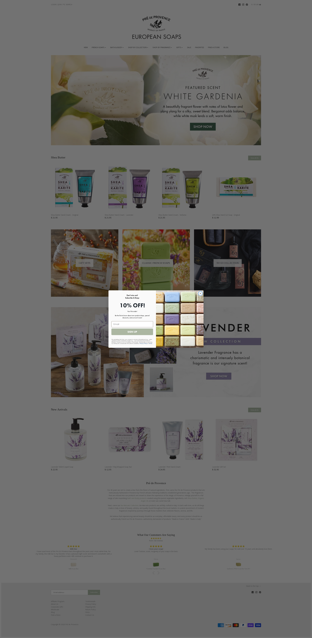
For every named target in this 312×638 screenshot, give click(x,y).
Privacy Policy (143, 343)
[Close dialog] (200, 293)
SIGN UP (132, 331)
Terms (150, 343)
